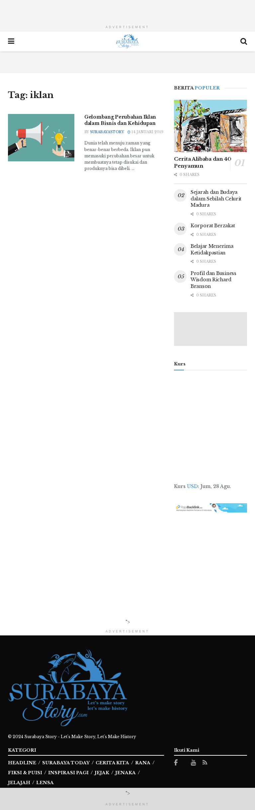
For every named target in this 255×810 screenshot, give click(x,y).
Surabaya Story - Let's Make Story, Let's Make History (80, 736)
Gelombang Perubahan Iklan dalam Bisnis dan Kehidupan (120, 120)
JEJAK (102, 773)
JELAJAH (19, 782)
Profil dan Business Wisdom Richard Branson (213, 279)
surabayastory (107, 132)
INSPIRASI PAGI (68, 773)
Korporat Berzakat (213, 226)
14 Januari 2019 (146, 132)
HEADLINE (22, 763)
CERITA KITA (112, 763)
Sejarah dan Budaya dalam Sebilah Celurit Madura (216, 198)
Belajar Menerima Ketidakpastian (212, 249)
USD (192, 486)
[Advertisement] (127, 10)
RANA (142, 763)
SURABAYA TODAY (66, 763)
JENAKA (125, 773)
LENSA (45, 782)
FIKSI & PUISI (25, 773)
